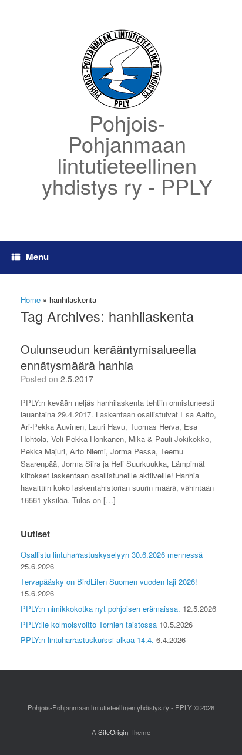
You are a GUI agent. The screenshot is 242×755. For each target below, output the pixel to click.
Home (31, 299)
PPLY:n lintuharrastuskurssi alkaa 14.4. (87, 639)
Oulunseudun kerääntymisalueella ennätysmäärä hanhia (108, 357)
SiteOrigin (113, 732)
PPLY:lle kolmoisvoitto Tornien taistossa (89, 624)
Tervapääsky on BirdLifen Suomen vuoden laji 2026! (109, 581)
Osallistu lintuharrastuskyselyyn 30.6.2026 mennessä (112, 554)
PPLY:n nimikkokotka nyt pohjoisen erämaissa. (100, 608)
